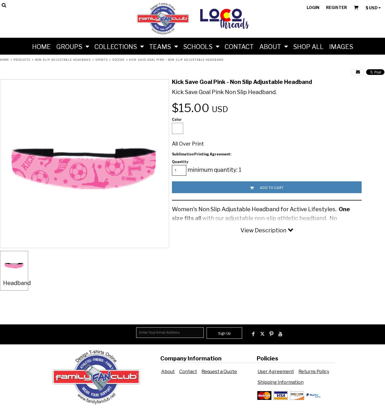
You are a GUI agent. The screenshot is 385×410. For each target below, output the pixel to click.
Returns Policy (313, 371)
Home (4, 60)
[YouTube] (280, 334)
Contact (188, 371)
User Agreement (276, 371)
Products (22, 60)
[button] (73, 46)
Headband (17, 283)
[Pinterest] (271, 334)
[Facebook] (253, 334)
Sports (101, 60)
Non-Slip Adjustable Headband (63, 60)
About (168, 371)
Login (313, 7)
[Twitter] (262, 334)
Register (336, 7)
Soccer (118, 60)
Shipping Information (281, 382)
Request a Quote (219, 371)
